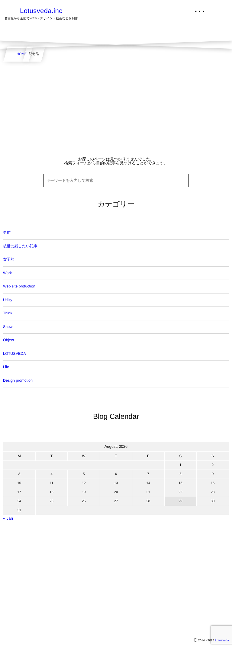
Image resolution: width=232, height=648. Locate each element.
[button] (216, 8)
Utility (7, 300)
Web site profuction (19, 286)
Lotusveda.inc (41, 11)
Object (8, 340)
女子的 (8, 259)
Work (7, 273)
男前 (7, 232)
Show (7, 327)
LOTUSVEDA (14, 353)
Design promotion (18, 380)
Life (6, 367)
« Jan (8, 518)
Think (7, 313)
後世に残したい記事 (20, 246)
